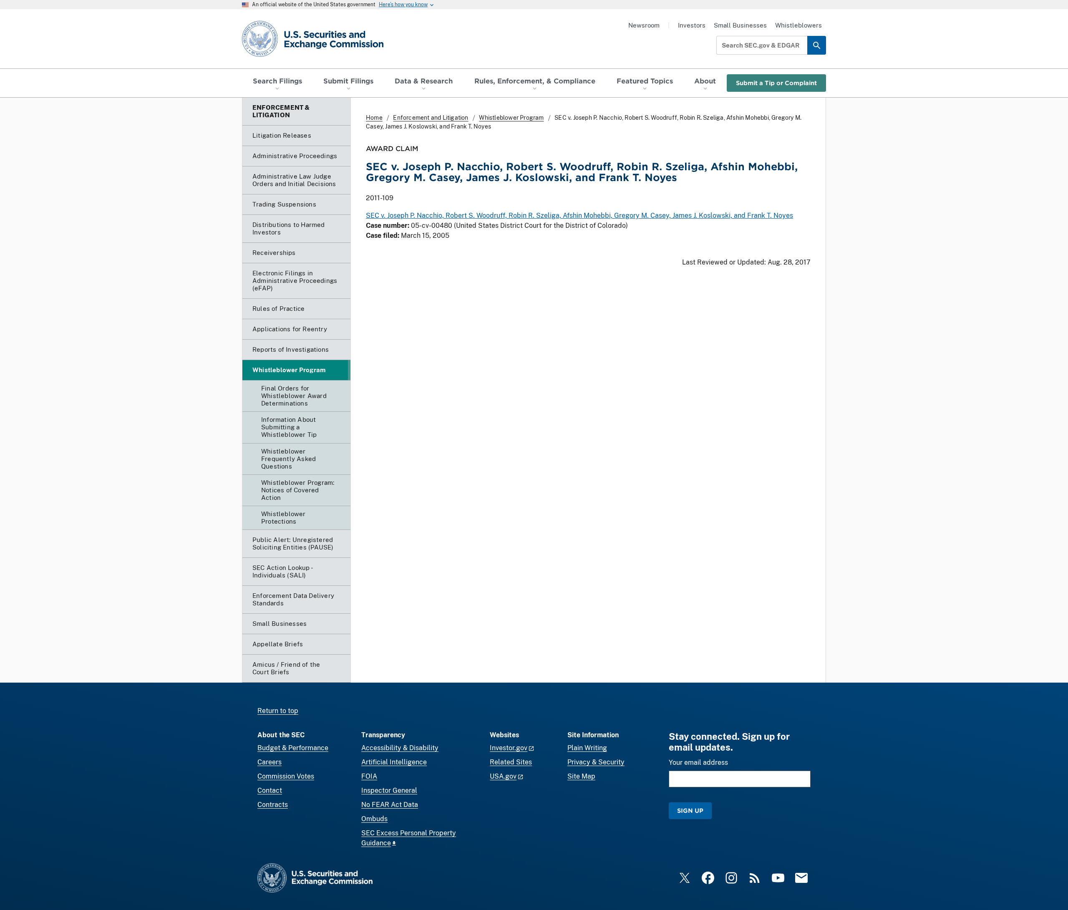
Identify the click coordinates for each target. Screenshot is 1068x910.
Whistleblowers (798, 25)
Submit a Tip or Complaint (776, 82)
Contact (269, 790)
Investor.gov (508, 748)
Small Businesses (740, 25)
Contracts (272, 805)
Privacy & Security (596, 762)
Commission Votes (285, 776)
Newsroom (644, 25)
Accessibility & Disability (399, 748)
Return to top (277, 711)
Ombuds (374, 819)
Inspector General (389, 790)
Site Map (581, 776)
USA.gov (503, 776)
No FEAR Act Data (389, 805)
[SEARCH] (816, 45)
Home (374, 117)
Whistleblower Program (511, 117)
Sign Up (690, 810)
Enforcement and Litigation (430, 117)
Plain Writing (587, 748)
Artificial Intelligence (394, 762)
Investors (691, 25)
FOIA (369, 776)
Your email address (698, 762)
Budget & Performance (292, 748)
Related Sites (511, 762)
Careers (269, 762)
